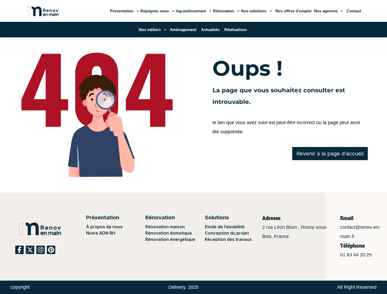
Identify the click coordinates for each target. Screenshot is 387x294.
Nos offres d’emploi (293, 11)
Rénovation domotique (168, 233)
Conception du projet (227, 233)
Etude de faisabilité (225, 226)
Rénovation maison (165, 226)
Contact (354, 11)
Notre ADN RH (100, 233)
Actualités (210, 29)
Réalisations (235, 29)
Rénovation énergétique (170, 239)
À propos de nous (104, 226)
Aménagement (183, 29)
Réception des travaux (228, 239)
